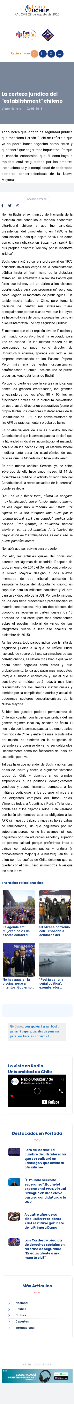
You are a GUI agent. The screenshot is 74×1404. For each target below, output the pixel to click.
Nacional (21, 1303)
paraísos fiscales (22, 1036)
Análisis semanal (37, 199)
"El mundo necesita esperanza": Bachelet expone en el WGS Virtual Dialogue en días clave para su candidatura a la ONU (45, 1191)
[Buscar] (51, 54)
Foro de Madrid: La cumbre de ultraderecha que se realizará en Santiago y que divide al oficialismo (45, 1158)
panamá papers (20, 1031)
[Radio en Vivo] (34, 54)
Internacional (25, 1328)
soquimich (42, 1036)
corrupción (32, 1026)
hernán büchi (49, 1026)
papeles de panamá (45, 1031)
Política (20, 1309)
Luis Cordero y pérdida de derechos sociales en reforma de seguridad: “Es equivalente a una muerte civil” (44, 1249)
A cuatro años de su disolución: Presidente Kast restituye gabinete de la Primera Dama (44, 1221)
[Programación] (43, 54)
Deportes (22, 1321)
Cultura (20, 1315)
